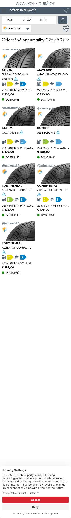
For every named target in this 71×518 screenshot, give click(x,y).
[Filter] (66, 28)
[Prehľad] (65, 10)
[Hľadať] (62, 20)
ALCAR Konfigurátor (35, 3)
